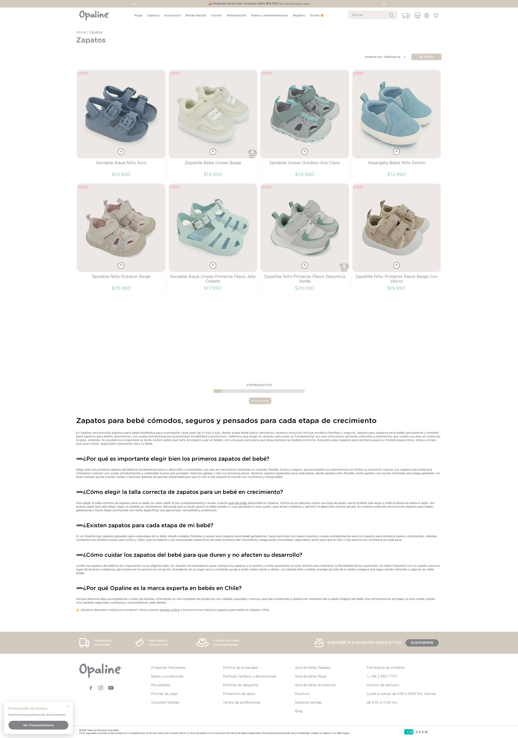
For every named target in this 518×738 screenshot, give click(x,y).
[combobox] (372, 15)
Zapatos (95, 32)
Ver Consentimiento (38, 725)
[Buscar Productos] (391, 15)
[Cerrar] (68, 706)
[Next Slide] (384, 3)
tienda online (169, 610)
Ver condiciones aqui (294, 3)
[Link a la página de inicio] (81, 32)
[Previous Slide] (134, 3)
